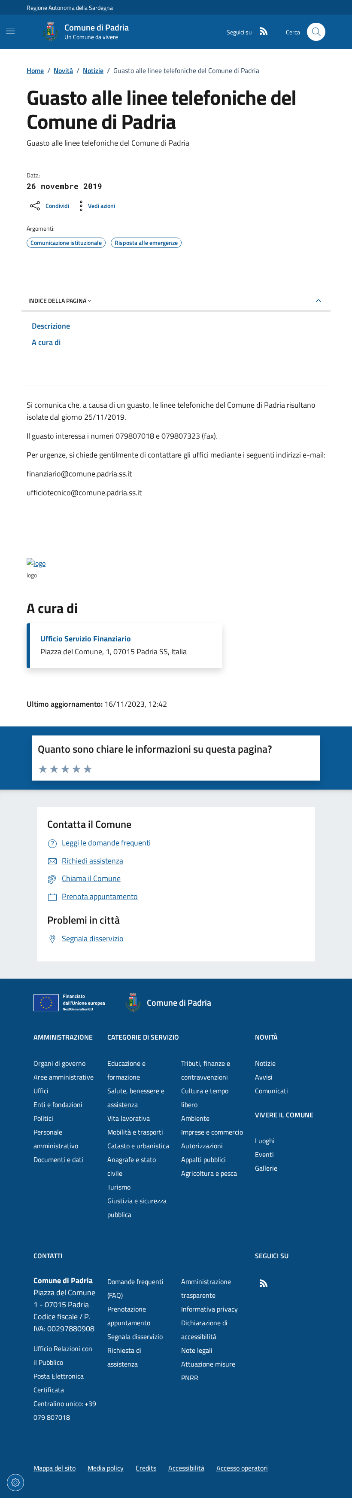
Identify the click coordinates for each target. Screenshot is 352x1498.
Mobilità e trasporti (135, 1132)
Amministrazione (63, 1037)
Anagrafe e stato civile (131, 1166)
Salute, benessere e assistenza (135, 1098)
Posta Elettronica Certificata (58, 1383)
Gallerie (266, 1168)
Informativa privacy (209, 1309)
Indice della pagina (57, 300)
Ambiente (195, 1118)
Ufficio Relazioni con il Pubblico (62, 1355)
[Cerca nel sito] (316, 32)
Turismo (118, 1187)
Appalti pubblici (203, 1159)
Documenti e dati (58, 1159)
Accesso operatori (242, 1468)
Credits (146, 1468)
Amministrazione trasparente (206, 1288)
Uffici (41, 1091)
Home (35, 70)
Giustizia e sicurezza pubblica (137, 1208)
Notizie (93, 70)
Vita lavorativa (128, 1118)
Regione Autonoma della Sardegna (70, 7)
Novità (63, 70)
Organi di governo (59, 1063)
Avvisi (264, 1077)
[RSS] (260, 32)
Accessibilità (186, 1468)
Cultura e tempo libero (204, 1098)
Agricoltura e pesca (209, 1173)
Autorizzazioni (202, 1146)
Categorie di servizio (143, 1037)
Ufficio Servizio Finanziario (85, 639)
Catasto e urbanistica (138, 1146)
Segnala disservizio (135, 1336)
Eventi (264, 1154)
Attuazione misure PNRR (208, 1371)
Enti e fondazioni (57, 1104)
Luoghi (265, 1140)
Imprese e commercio (212, 1132)
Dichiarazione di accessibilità (204, 1330)
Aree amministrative (63, 1077)
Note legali (196, 1350)
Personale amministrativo (55, 1139)
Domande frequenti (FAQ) (135, 1288)
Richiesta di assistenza (124, 1357)
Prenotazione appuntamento (128, 1316)
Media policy (106, 1468)
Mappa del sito (54, 1468)
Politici (43, 1118)
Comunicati (271, 1091)
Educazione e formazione (126, 1070)
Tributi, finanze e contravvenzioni (205, 1070)
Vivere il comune (284, 1115)
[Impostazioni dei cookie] (15, 1482)
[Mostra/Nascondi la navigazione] (10, 31)
